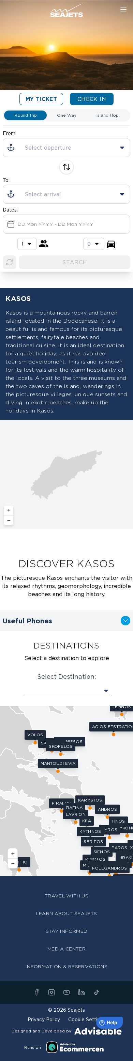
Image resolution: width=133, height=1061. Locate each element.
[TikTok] (96, 992)
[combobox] (93, 244)
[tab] (25, 115)
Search (74, 262)
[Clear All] (9, 262)
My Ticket (41, 99)
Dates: (10, 209)
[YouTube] (66, 992)
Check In (91, 99)
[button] (8, 510)
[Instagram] (51, 992)
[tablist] (66, 115)
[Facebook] (36, 992)
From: (9, 133)
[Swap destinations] (66, 167)
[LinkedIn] (81, 992)
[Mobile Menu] (123, 9)
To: (6, 180)
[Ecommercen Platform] (75, 1047)
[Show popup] (66, 691)
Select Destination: (66, 676)
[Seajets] (66, 10)
